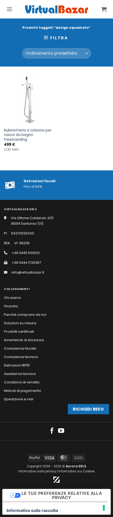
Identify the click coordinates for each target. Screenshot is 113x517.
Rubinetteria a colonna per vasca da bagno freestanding (28, 135)
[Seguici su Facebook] (52, 431)
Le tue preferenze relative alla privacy (62, 495)
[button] (9, 9)
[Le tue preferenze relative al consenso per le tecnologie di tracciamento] (104, 508)
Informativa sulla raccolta (32, 510)
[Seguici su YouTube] (61, 431)
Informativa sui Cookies (77, 471)
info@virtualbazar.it (28, 272)
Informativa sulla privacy (37, 471)
